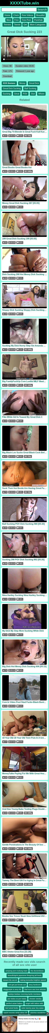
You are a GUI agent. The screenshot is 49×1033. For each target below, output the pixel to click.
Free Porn (26, 20)
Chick (16, 15)
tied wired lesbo (11, 1008)
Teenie (17, 24)
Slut (33, 94)
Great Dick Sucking (12, 88)
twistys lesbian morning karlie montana (24, 994)
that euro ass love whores (35, 989)
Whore (41, 94)
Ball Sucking (30, 88)
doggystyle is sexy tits (12, 989)
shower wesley (35, 999)
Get (25, 24)
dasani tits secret (10, 980)
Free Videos (27, 15)
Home (7, 15)
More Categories (37, 24)
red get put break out (17, 985)
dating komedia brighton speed (33, 980)
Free (16, 20)
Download (7, 76)
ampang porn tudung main (16, 971)
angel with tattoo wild (34, 1003)
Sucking (6, 94)
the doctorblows (37, 971)
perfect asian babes (14, 1003)
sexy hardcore (35, 985)
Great (16, 94)
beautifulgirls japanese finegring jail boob (24, 975)
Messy (22, 83)
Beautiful (40, 15)
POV (25, 94)
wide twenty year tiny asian (32, 1008)
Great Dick (34, 83)
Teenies (7, 24)
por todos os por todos (17, 999)
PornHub (38, 20)
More (9, 20)
